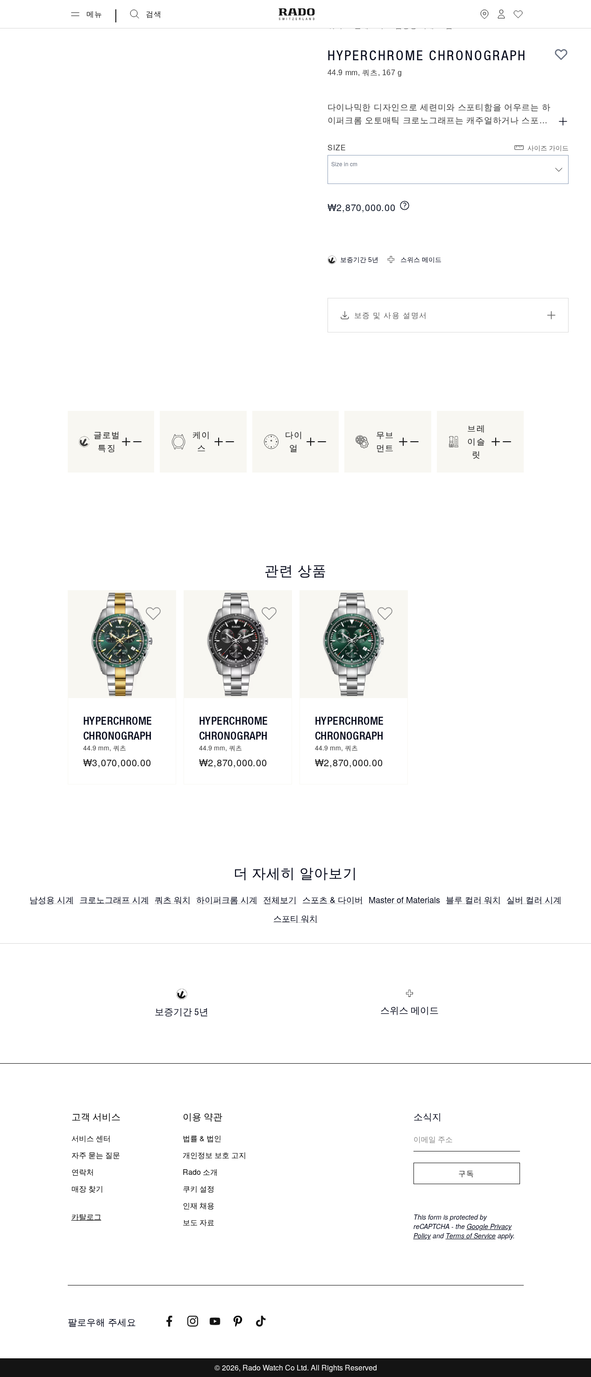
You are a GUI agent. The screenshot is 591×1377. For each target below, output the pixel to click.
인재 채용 (198, 1205)
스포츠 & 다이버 (332, 899)
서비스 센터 (91, 1138)
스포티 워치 (295, 918)
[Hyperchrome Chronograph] (122, 644)
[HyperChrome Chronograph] (238, 644)
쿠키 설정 (198, 1188)
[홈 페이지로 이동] (296, 14)
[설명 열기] (563, 121)
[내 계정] (501, 14)
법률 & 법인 (202, 1138)
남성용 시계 (51, 899)
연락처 (82, 1171)
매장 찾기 (87, 1188)
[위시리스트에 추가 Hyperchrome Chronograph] (153, 613)
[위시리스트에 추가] (561, 54)
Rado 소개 (200, 1171)
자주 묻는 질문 (95, 1155)
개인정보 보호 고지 (214, 1155)
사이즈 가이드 (548, 147)
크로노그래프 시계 (114, 899)
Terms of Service (471, 1235)
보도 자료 (198, 1222)
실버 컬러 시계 (534, 899)
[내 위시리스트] (518, 14)
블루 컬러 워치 (473, 899)
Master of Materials (404, 899)
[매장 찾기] (484, 14)
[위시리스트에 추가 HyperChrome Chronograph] (269, 613)
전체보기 (280, 899)
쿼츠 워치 (173, 899)
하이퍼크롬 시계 (226, 899)
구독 (466, 1173)
